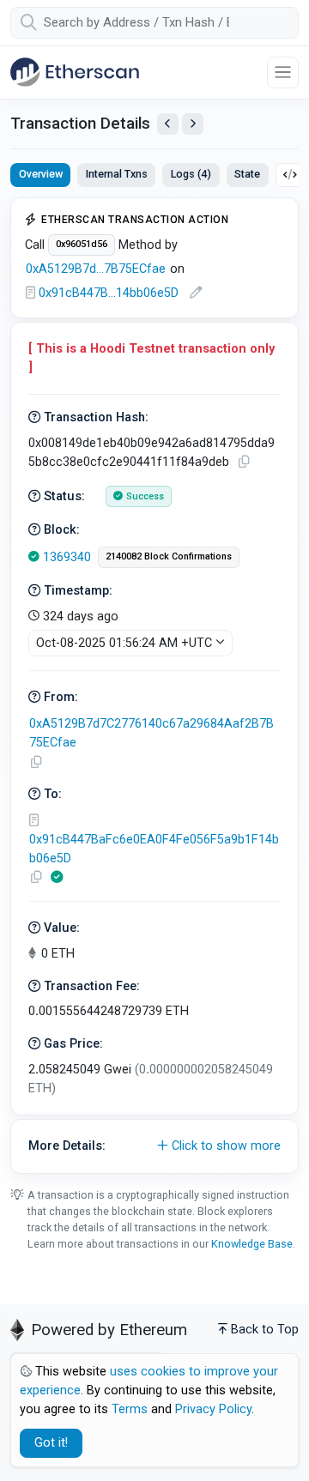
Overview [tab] (41, 173)
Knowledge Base (252, 1243)
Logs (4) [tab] (191, 173)
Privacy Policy (213, 1409)
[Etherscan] (74, 72)
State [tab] (247, 173)
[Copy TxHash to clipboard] (243, 462)
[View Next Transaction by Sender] (192, 124)
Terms (130, 1409)
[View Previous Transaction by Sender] (168, 124)
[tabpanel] (154, 685)
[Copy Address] (36, 762)
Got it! (51, 1443)
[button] (154, 1146)
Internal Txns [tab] (117, 173)
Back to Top (265, 1329)
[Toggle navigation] (283, 72)
